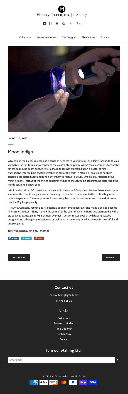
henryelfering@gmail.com (64, 294)
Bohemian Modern (47, 37)
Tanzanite (43, 230)
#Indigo (32, 230)
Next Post (111, 257)
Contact (105, 37)
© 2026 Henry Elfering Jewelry (55, 376)
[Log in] (70, 23)
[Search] (63, 23)
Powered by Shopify (77, 376)
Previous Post (18, 257)
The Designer (69, 37)
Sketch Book (88, 37)
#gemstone (20, 230)
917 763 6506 (64, 300)
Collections (25, 37)
